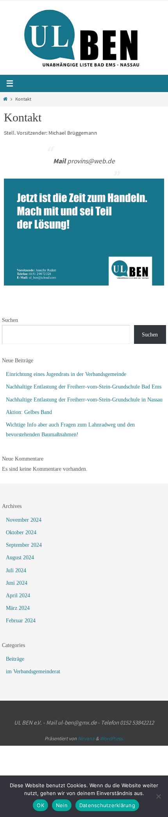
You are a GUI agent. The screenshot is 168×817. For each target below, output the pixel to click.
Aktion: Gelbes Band (29, 412)
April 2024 (18, 595)
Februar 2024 (21, 621)
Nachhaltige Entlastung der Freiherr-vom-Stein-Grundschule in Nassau (84, 400)
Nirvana (86, 738)
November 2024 (23, 520)
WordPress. (111, 738)
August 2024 (20, 557)
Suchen (10, 320)
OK (40, 805)
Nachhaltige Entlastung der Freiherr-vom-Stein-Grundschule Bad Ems (83, 387)
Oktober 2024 (21, 532)
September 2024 (24, 545)
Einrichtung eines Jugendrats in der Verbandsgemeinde (66, 374)
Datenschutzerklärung (107, 805)
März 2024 (18, 608)
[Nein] (158, 796)
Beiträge (15, 659)
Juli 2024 (16, 570)
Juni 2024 (16, 583)
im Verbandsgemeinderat (33, 671)
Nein (62, 805)
